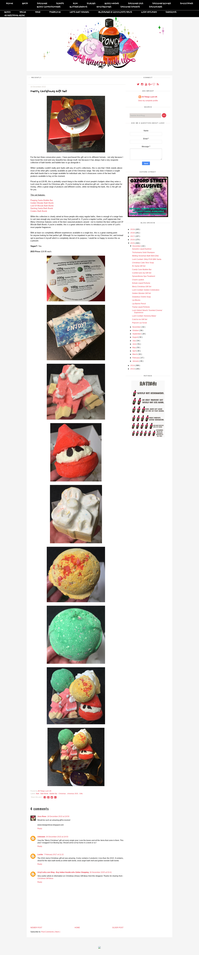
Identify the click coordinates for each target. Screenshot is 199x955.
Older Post (117, 928)
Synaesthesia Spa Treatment (143, 276)
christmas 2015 (73, 793)
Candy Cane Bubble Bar (142, 270)
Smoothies (186, 3)
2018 (132, 233)
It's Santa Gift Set (138, 266)
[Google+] (150, 85)
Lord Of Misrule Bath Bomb (41, 206)
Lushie (40, 854)
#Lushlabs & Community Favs (115, 12)
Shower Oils (135, 3)
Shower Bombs (161, 3)
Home (9, 3)
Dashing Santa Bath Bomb (41, 208)
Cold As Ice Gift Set (139, 319)
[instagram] (142, 85)
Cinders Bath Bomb (38, 211)
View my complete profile (148, 101)
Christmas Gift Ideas (45, 878)
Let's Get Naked (79, 12)
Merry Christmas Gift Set (141, 287)
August (135, 337)
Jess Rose (41, 816)
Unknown (41, 837)
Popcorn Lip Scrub (139, 323)
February (136, 358)
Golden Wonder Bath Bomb (41, 203)
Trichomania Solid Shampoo (143, 252)
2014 (132, 365)
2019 (132, 229)
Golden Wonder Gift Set (141, 293)
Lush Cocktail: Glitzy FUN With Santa (146, 259)
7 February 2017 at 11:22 (54, 854)
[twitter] (138, 85)
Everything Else (14, 15)
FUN (75, 3)
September (137, 334)
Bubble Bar (54, 793)
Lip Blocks (136, 300)
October (135, 330)
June (134, 344)
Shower (42, 3)
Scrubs (91, 3)
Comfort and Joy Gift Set (141, 273)
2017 (132, 236)
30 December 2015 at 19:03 (57, 837)
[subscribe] (158, 85)
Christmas (62, 793)
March (135, 354)
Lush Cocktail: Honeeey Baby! (144, 316)
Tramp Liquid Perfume (141, 307)
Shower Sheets (130, 6)
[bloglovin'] (154, 85)
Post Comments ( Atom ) (50, 932)
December (136, 246)
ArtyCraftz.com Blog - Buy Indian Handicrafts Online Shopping (63, 872)
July (134, 341)
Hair (37, 12)
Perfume (55, 12)
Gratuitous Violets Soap (141, 297)
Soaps (60, 3)
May (134, 348)
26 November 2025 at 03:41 (101, 872)
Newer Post (36, 928)
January (135, 361)
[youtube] (146, 85)
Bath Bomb (44, 793)
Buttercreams (78, 6)
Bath (25, 3)
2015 (132, 243)
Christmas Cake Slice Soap (143, 263)
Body (7, 12)
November (136, 327)
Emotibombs (103, 6)
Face (23, 12)
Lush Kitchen (149, 12)
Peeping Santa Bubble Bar (41, 200)
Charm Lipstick (138, 280)
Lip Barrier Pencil (139, 304)
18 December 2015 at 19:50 (58, 816)
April (134, 351)
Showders (155, 6)
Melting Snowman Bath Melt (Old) (145, 256)
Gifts (81, 793)
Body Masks (112, 3)
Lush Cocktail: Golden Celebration (145, 290)
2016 (132, 240)
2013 (132, 369)
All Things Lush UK (149, 97)
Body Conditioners (48, 6)
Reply (39, 829)
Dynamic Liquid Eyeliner (142, 249)
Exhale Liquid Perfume (141, 283)
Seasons (171, 12)
